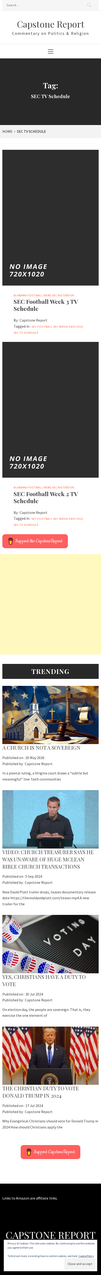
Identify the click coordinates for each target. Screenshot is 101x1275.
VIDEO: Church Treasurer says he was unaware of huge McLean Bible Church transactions (48, 859)
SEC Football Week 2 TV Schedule (46, 497)
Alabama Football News (32, 295)
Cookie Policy (86, 1256)
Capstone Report (50, 24)
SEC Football (42, 326)
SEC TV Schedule (26, 332)
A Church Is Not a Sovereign (41, 747)
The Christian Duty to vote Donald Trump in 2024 (40, 1092)
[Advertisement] (50, 604)
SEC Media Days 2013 (68, 326)
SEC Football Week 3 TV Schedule (46, 304)
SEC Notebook (63, 295)
